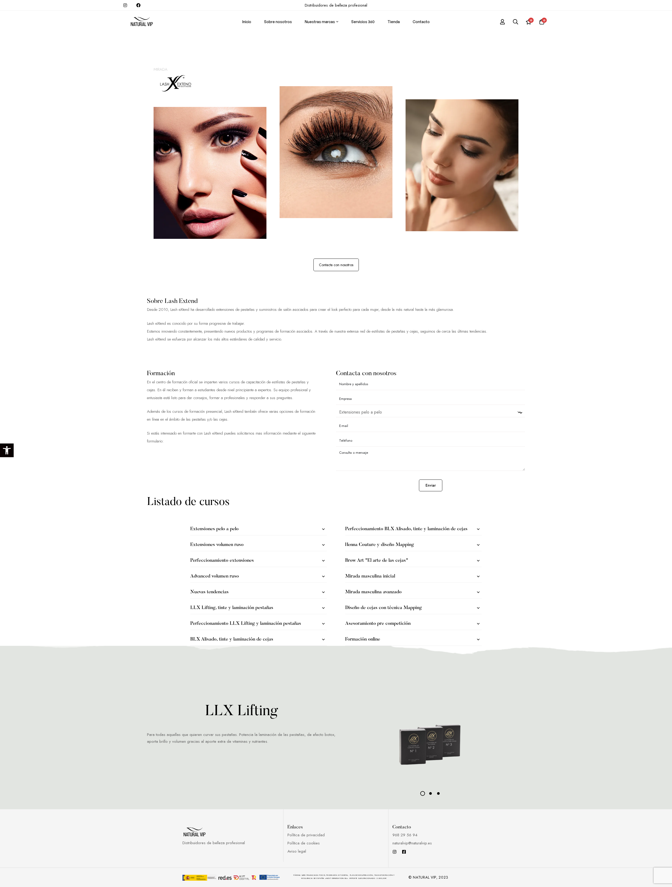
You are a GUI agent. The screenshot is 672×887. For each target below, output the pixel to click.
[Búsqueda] (515, 22)
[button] (7, 450)
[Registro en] (502, 22)
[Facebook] (404, 852)
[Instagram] (394, 852)
